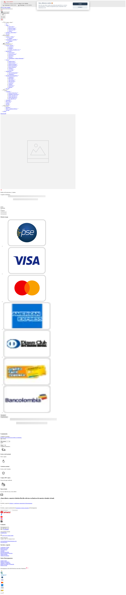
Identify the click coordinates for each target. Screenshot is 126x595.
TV (6, 23)
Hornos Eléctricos (12, 67)
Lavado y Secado (9, 45)
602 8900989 (6, 529)
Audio (7, 25)
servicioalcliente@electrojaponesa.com (9, 541)
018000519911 (4, 532)
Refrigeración (8, 51)
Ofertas (4, 111)
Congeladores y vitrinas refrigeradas (15, 58)
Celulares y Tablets (10, 36)
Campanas (10, 68)
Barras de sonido (11, 28)
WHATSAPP (3, 113)
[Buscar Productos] (2, 10)
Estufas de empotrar (12, 64)
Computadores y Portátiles (11, 39)
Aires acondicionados (12, 72)
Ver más (7, 33)
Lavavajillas (10, 69)
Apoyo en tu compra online (7, 535)
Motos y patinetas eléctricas (11, 108)
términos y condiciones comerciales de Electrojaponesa (21, 503)
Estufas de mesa (11, 62)
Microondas (10, 78)
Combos (7, 103)
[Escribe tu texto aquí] (1, 515)
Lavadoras (10, 46)
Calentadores (11, 74)
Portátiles (10, 41)
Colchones (8, 91)
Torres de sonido (11, 29)
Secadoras (10, 48)
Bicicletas (8, 107)
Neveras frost (11, 52)
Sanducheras (11, 85)
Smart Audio (11, 26)
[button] (38, 190)
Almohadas (8, 100)
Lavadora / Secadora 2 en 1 (14, 49)
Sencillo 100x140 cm (12, 93)
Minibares (10, 57)
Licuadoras (10, 82)
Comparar (3, 210)
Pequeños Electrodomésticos (12, 75)
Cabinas (10, 31)
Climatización (8, 71)
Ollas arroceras (11, 81)
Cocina (7, 59)
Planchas (10, 87)
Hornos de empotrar (12, 65)
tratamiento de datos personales (22, 507)
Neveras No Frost (12, 54)
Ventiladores (11, 77)
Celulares (10, 38)
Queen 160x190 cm (12, 97)
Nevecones (10, 55)
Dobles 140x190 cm (12, 95)
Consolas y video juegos (11, 32)
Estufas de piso (11, 61)
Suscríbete (15, 510)
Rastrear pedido (6, 12)
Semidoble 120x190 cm (13, 94)
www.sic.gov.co (4, 542)
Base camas (8, 101)
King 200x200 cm (12, 98)
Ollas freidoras (11, 80)
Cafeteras (10, 84)
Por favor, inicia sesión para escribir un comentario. (11, 437)
